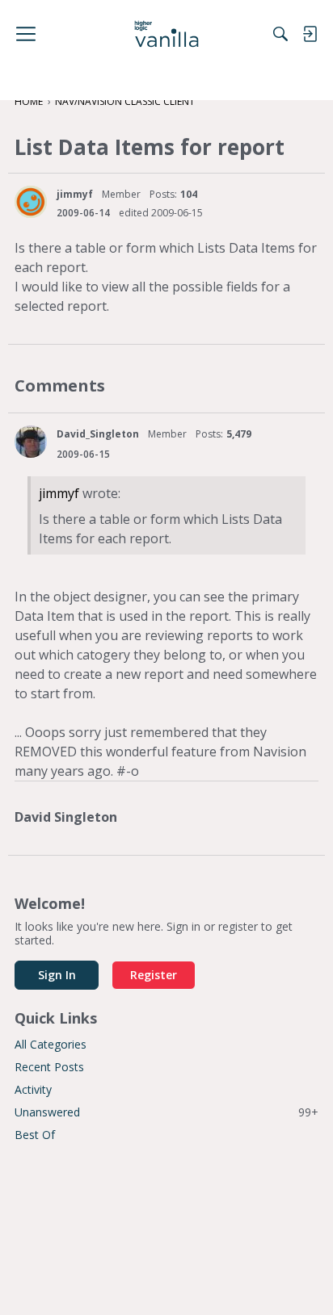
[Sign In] (309, 34)
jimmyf (75, 194)
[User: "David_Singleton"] (31, 441)
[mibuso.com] (167, 34)
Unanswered (166, 1112)
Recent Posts (49, 1066)
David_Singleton (98, 434)
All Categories (50, 1044)
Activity (33, 1089)
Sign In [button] (57, 974)
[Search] (280, 34)
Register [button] (153, 974)
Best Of (35, 1134)
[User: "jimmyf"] (31, 202)
